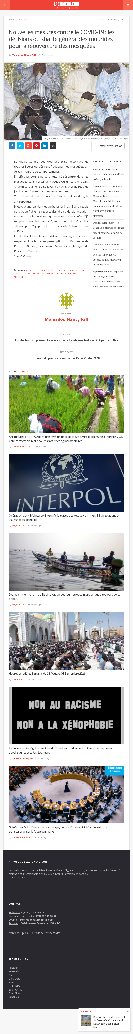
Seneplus (14, 996)
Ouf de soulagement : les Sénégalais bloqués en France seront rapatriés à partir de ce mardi (108, 230)
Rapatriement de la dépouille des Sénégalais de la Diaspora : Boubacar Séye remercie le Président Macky (108, 279)
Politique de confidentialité (45, 933)
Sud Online (15, 986)
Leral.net (13, 967)
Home (12, 19)
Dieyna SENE (18, 525)
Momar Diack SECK (21, 446)
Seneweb (14, 971)
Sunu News (15, 993)
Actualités (23, 19)
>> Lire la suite (17, 877)
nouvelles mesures (43, 273)
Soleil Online (15, 989)
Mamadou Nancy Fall (24, 55)
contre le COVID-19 (37, 270)
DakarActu (14, 978)
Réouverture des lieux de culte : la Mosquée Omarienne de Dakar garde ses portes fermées (110, 1022)
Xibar (11, 982)
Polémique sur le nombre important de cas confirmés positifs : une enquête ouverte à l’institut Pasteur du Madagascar (108, 254)
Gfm (11, 975)
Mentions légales (18, 933)
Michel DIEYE (18, 679)
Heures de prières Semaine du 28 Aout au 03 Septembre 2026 (47, 673)
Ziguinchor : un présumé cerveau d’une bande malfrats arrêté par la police (108, 174)
